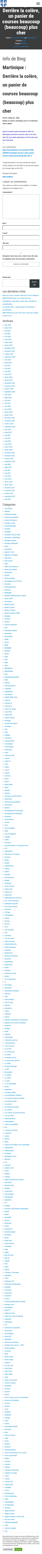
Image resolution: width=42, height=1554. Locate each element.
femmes (7, 921)
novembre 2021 (10, 490)
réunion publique (10, 1348)
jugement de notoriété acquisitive (15, 1023)
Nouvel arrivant (9, 1185)
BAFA (6, 645)
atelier (7, 639)
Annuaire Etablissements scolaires (15, 596)
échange (7, 837)
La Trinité (7, 1063)
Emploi (7, 860)
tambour (7, 1444)
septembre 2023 (10, 427)
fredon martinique (10, 947)
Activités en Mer (10, 523)
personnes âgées (10, 1232)
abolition (7, 511)
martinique (8, 1153)
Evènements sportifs (11, 904)
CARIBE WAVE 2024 (11, 697)
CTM (6, 764)
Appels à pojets (10, 607)
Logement (8, 1133)
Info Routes (8, 985)
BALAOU (7, 651)
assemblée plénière (11, 630)
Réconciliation (9, 1333)
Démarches (8, 799)
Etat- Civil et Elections (12, 901)
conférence (8, 750)
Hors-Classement (10, 979)
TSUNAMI (8, 1487)
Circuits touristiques (11, 723)
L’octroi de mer (9, 1046)
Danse (7, 779)
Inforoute (7, 994)
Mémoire (7, 1159)
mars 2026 (8, 339)
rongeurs (7, 1363)
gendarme (8, 950)
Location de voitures (11, 1130)
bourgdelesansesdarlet (12, 677)
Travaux (7, 1479)
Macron (7, 1139)
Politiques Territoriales (12, 1272)
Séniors (7, 1395)
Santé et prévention (11, 1380)
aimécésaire (8, 572)
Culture (7, 767)
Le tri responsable (10, 1084)
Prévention (8, 1290)
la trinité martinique (11, 1066)
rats (6, 1325)
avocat (7, 642)
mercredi (7, 1165)
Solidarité (8, 1412)
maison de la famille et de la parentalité (17, 1145)
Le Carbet (8, 1078)
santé (6, 1377)
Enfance (7, 869)
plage (6, 1249)
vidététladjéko (9, 1502)
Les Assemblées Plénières (13, 1095)
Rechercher (7, 277)
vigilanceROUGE (10, 1511)
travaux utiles (9, 1485)
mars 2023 (8, 444)
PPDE (6, 1278)
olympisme (8, 1200)
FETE (6, 927)
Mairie (6, 1142)
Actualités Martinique (11, 543)
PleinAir (7, 1261)
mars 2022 (8, 479)
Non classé (8, 1182)
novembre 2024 (10, 386)
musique (7, 1177)
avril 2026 (8, 337)
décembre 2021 (10, 488)
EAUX (6, 831)
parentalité (8, 1217)
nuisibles (7, 1188)
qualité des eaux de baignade (14, 1316)
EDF (6, 848)
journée (7, 1017)
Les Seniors (8, 1110)
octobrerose (9, 1191)
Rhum (6, 1354)
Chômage (8, 721)
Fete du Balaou (9, 930)
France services (10, 941)
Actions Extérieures (11, 520)
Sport (6, 1432)
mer (6, 1162)
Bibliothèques (9, 671)
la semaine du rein (10, 1057)
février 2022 (8, 482)
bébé (6, 657)
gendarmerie (9, 953)
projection (8, 1296)
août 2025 (8, 360)
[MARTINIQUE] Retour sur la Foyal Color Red (17, 298)
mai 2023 (7, 438)
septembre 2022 (10, 461)
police (6, 1267)
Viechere (7, 1508)
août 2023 (8, 430)
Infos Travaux (9, 1002)
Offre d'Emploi (9, 1194)
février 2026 (8, 342)
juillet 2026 (8, 328)
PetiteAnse (8, 1246)
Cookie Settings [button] (8, 1549)
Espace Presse (9, 886)
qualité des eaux (10, 1313)
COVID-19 (8, 761)
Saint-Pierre (8, 1371)
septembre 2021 (10, 496)
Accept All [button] (18, 1549)
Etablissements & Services (13, 898)
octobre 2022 (9, 459)
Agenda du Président (11, 555)
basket (7, 654)
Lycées (7, 1136)
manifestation (9, 1148)
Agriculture (8, 558)
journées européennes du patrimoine (16, 1020)
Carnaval (7, 700)
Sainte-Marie (9, 1374)
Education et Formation (12, 854)
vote (6, 1531)
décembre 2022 (10, 453)
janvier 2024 (8, 415)
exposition (8, 909)
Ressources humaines (11, 1342)
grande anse (8, 965)
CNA (6, 732)
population (8, 1275)
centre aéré (8, 715)
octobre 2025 (9, 354)
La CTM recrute (10, 1052)
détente (7, 808)
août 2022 (8, 464)
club (6, 729)
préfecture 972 (9, 1281)
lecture (7, 1087)
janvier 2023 (8, 450)
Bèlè (6, 660)
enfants (7, 872)
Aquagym (7, 616)
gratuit (7, 967)
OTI (6, 1203)
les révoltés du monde (12, 1107)
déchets (7, 793)
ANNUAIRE (8, 593)
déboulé (7, 790)
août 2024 (8, 395)
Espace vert (8, 892)
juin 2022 (7, 470)
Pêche (7, 1226)
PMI (6, 1264)
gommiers (8, 959)
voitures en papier (10, 1528)
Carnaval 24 (8, 703)
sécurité (7, 1392)
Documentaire (9, 819)
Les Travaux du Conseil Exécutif (15, 1113)
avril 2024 (8, 406)
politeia (7, 1270)
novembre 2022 (10, 456)
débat (6, 787)
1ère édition (8, 509)
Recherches (8, 1331)
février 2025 (8, 377)
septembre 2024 (10, 392)
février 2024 (8, 412)
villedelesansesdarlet (11, 1522)
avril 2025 (8, 371)
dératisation (8, 805)
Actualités (8, 532)
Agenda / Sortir (9, 552)
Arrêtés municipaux (11, 625)
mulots (7, 1171)
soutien (7, 1424)
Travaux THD (9, 1482)
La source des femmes (12, 1060)
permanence (9, 1229)
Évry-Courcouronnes (11, 906)
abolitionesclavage (10, 514)
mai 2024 (7, 403)
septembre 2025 (10, 357)
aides (6, 564)
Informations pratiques (12, 991)
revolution (8, 1351)
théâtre (7, 1458)
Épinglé (7, 880)
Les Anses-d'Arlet (10, 1092)
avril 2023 (8, 441)
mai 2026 (7, 334)
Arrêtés (7, 622)
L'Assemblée (9, 1037)
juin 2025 (7, 366)
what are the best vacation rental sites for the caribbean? (21, 295)
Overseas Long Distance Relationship (16, 1209)
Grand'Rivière (9, 962)
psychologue (9, 1307)
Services (7, 1403)
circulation (8, 726)
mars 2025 (8, 374)
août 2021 (8, 499)
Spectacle (8, 1429)
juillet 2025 (8, 363)
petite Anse (8, 1240)
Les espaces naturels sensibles (14, 1098)
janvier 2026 (8, 345)
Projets (7, 1299)
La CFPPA (8, 1049)
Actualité (7, 529)
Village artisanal (9, 1514)
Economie (8, 843)
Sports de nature (10, 1435)
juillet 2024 (8, 398)
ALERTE (7, 575)
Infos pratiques (9, 999)
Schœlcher (8, 1386)
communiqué (9, 744)
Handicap (7, 970)
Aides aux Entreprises (11, 567)
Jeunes (7, 1011)
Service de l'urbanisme (12, 1400)
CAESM (7, 683)
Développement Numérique (13, 813)
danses (7, 781)
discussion (8, 816)
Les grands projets (11, 1101)
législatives (8, 1089)
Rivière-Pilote (9, 1357)
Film (6, 933)
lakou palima (8, 1072)
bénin (6, 662)
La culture (8, 1055)
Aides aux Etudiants (11, 569)
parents (7, 1220)
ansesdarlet (8, 601)
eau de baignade (10, 828)
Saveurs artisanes (10, 1383)
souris (6, 1421)
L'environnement (10, 1043)
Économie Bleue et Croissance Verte (16, 845)
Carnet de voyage (10, 709)
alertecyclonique (10, 578)
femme (7, 918)
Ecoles (7, 840)
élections (7, 857)
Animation (8, 584)
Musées (7, 1174)
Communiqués (9, 747)
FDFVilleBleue (9, 915)
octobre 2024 (9, 389)
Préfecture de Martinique (13, 1284)
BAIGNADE (8, 648)
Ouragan (7, 1206)
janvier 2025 (8, 380)
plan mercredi (9, 1255)
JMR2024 (8, 1014)
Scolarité (7, 1389)
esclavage (8, 883)
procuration (8, 1293)
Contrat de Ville (9, 755)
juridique (7, 1028)
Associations (9, 636)
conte (6, 752)
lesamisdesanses (10, 1119)
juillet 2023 (8, 432)
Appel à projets (9, 604)
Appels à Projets (10, 610)
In (5, 982)
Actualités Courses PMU (12, 535)
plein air (7, 1258)
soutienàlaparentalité (11, 1426)
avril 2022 (8, 476)
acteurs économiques (11, 517)
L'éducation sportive (11, 1040)
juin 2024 (7, 400)
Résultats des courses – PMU (14, 1345)
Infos (24, 41)
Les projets (8, 1104)
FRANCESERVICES (11, 944)
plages (7, 1252)
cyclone (7, 773)
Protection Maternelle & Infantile (15, 1302)
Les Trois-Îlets (9, 1116)
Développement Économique (14, 811)
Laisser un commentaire (21, 46)
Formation (8, 936)
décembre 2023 (10, 418)
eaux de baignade (10, 834)
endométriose (9, 866)
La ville (7, 1069)
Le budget (8, 1075)
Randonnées (8, 1322)
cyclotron (8, 776)
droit (6, 825)
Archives (7, 619)
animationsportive (10, 587)
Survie (7, 1441)
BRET (6, 680)
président (8, 1287)
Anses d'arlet (9, 599)
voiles (6, 1525)
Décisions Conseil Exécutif (13, 796)
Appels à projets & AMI (12, 613)
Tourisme (7, 1461)
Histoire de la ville (10, 973)
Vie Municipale (9, 1505)
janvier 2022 (8, 485)
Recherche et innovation (12, 1328)
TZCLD (7, 1490)
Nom (5, 223)
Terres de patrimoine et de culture (16, 1453)
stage (6, 1438)
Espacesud (8, 895)
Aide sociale (8, 561)
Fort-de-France (9, 938)
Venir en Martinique (11, 1496)
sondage (7, 1418)
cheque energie (9, 718)
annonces (8, 590)
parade (7, 1211)
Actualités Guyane (10, 540)
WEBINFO (24, 43)
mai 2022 (7, 473)
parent (7, 1214)
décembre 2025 (10, 348)
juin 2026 (7, 331)
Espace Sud (8, 889)
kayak (6, 1031)
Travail (7, 1476)
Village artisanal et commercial (14, 1516)
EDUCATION (8, 851)
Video (6, 1499)
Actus (6, 546)
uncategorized (9, 1493)
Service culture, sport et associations (16, 1397)
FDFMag (7, 912)
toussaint (7, 1464)
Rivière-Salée (9, 1360)
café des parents (10, 686)
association (8, 633)
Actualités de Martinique (12, 537)
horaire (7, 976)
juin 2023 (7, 435)
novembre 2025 (10, 351)
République (8, 1339)
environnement (9, 877)
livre (6, 1127)
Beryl (6, 665)
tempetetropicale (10, 1450)
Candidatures (9, 692)
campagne (8, 689)
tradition (7, 1467)
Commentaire (8, 192)
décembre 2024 (10, 383)
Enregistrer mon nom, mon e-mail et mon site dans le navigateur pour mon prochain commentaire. (20, 257)
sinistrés (7, 1406)
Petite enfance (9, 1243)
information (8, 988)
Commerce (8, 738)
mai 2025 (7, 369)
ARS (6, 628)
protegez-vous (9, 1304)
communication (9, 741)
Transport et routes (11, 1473)
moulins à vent (9, 1168)
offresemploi (9, 1197)
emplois (7, 863)
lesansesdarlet (9, 1121)
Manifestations (9, 1151)
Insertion (7, 1005)
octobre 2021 (9, 493)
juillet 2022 (8, 467)
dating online (9, 784)
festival (7, 924)
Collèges (7, 735)
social (6, 1409)
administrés (8, 549)
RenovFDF (8, 1336)
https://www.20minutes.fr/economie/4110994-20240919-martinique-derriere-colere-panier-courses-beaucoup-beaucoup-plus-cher (18, 153)
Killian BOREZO (31, 38)
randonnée (8, 1319)
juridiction (8, 1026)
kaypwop (7, 1034)
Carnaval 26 (8, 706)
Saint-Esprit (8, 1368)
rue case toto (9, 1365)
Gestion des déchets (11, 956)
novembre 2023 (10, 421)
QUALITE (7, 1310)
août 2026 (8, 325)
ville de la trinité (10, 1519)
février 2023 (8, 447)
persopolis (8, 1235)
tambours (8, 1447)
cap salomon (9, 694)
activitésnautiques (10, 526)
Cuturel (7, 770)
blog (6, 674)
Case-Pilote (8, 712)
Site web (6, 243)
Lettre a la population (11, 1124)
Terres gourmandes (11, 1455)
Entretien (7, 875)
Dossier (7, 822)
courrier (7, 758)
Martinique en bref (10, 1156)
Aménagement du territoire (13, 581)
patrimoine (8, 1223)
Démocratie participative (12, 802)
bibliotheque (8, 668)
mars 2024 (8, 409)
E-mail (5, 233)
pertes (7, 1238)
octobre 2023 (9, 424)
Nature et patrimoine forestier (14, 1180)
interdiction (8, 1008)
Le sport (7, 1081)
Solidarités (8, 1415)
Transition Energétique (12, 1470)
